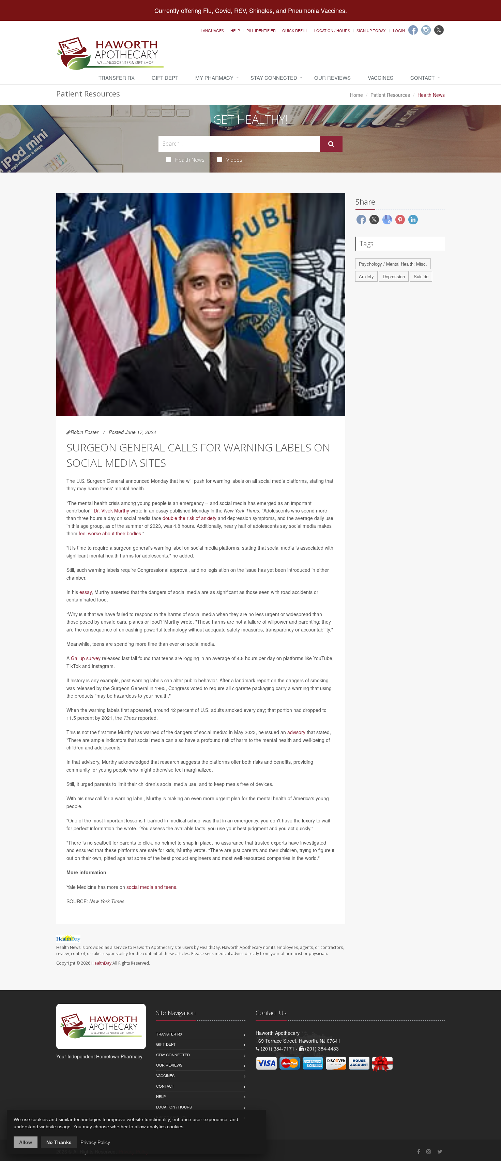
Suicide (421, 276)
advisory (296, 732)
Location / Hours (332, 30)
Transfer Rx (116, 77)
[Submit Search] (331, 144)
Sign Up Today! (371, 30)
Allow (25, 1142)
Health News (189, 159)
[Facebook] (413, 30)
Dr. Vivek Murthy (111, 510)
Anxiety (366, 276)
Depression (394, 276)
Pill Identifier (261, 30)
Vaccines (380, 77)
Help (235, 30)
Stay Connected (273, 77)
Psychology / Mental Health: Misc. (393, 264)
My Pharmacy (214, 77)
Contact (422, 77)
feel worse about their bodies (110, 533)
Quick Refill (295, 30)
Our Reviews (332, 77)
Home (356, 94)
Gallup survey (86, 658)
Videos (234, 159)
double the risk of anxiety (189, 518)
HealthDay (101, 963)
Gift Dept (165, 77)
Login (399, 30)
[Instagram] (426, 30)
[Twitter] (439, 30)
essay (85, 592)
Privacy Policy (95, 1142)
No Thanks (59, 1142)
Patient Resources (390, 94)
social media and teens (151, 886)
